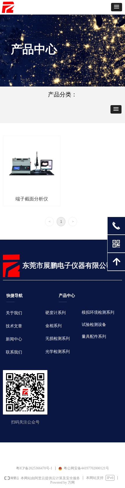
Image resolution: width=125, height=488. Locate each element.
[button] (116, 7)
